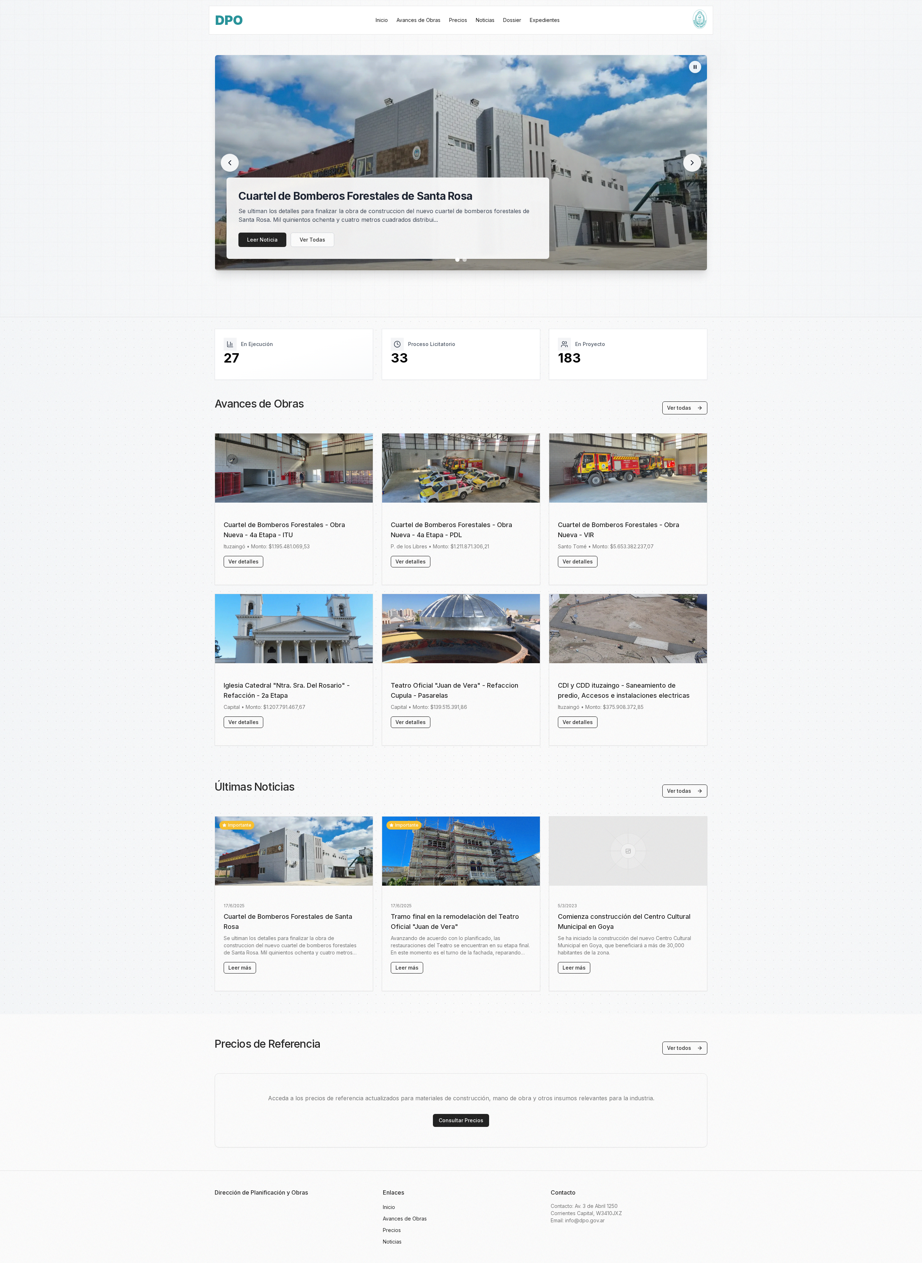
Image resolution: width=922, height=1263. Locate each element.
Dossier (512, 20)
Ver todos (679, 1048)
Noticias (485, 20)
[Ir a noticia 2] (464, 259)
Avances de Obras (418, 20)
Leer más (239, 968)
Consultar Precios (461, 1120)
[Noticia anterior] (230, 163)
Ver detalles (243, 561)
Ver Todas (312, 240)
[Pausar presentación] (695, 67)
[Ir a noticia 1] (457, 259)
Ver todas (679, 408)
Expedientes (545, 20)
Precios (458, 20)
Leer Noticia (262, 240)
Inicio (382, 20)
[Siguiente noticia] (692, 163)
